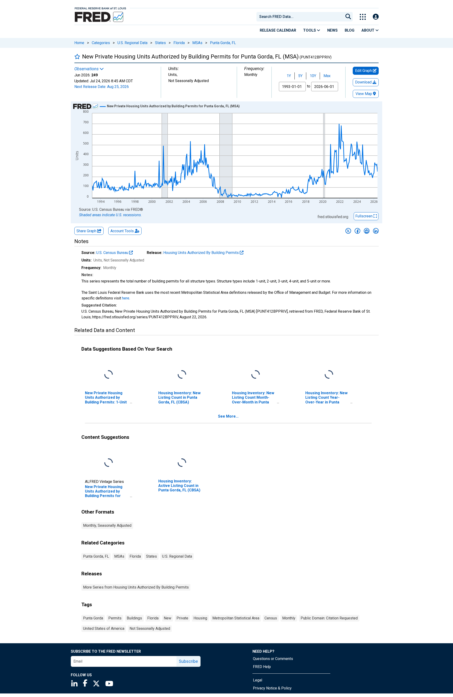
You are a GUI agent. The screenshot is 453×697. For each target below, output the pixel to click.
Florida (179, 43)
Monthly (288, 618)
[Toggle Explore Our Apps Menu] (363, 17)
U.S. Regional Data (132, 43)
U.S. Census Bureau (112, 252)
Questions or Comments (273, 658)
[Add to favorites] (77, 56)
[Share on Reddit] (366, 231)
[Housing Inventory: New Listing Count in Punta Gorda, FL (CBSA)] (182, 375)
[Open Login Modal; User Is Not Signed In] (376, 17)
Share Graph (86, 231)
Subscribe (188, 661)
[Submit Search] (348, 16)
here (125, 298)
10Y (313, 76)
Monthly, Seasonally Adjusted (107, 525)
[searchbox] (300, 16)
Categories (101, 43)
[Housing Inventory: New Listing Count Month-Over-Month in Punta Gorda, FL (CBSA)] (255, 375)
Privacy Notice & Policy (272, 688)
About (368, 30)
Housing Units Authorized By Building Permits (201, 252)
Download (364, 82)
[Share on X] (348, 231)
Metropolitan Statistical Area (235, 618)
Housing (200, 618)
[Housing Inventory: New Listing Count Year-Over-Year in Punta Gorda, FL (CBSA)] (328, 375)
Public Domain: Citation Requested (329, 618)
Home (79, 43)
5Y (300, 76)
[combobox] (299, 16)
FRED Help (262, 666)
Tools (310, 30)
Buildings (134, 618)
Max (327, 76)
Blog (349, 30)
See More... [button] (228, 416)
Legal (257, 680)
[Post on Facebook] (357, 231)
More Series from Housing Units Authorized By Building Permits (136, 587)
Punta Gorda (93, 618)
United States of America (103, 628)
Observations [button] (87, 69)
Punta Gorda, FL (223, 43)
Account (122, 231)
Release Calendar (278, 30)
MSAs (197, 43)
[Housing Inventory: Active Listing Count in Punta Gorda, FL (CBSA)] (182, 463)
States (160, 43)
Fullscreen (364, 216)
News (332, 30)
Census (270, 618)
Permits (115, 618)
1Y (289, 76)
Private (182, 618)
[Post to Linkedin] (376, 231)
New (167, 618)
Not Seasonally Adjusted (150, 628)
